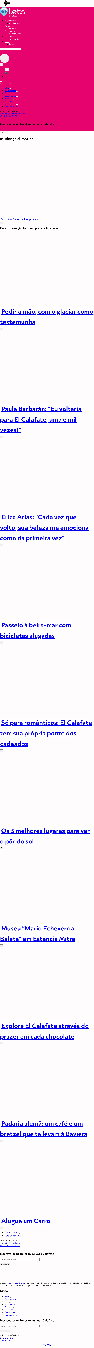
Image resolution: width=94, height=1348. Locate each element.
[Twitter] (10, 83)
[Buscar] (1, 64)
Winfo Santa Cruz (17, 1282)
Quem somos (10, 103)
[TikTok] (5, 83)
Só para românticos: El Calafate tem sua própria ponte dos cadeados (46, 733)
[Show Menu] (1, 81)
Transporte (10, 101)
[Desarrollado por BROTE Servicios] (47, 1345)
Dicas (7, 93)
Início (7, 88)
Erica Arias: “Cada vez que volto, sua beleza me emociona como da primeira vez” (44, 527)
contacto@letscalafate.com (12, 113)
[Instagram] (3, 83)
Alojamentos (10, 90)
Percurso (9, 98)
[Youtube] (12, 83)
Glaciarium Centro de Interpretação (20, 219)
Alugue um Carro (25, 1221)
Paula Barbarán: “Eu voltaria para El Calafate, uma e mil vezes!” (41, 419)
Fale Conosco (11, 106)
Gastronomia (10, 96)
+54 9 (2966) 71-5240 (10, 116)
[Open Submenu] (10, 88)
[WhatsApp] (8, 83)
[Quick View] (1, 223)
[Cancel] (4, 58)
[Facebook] (1, 83)
